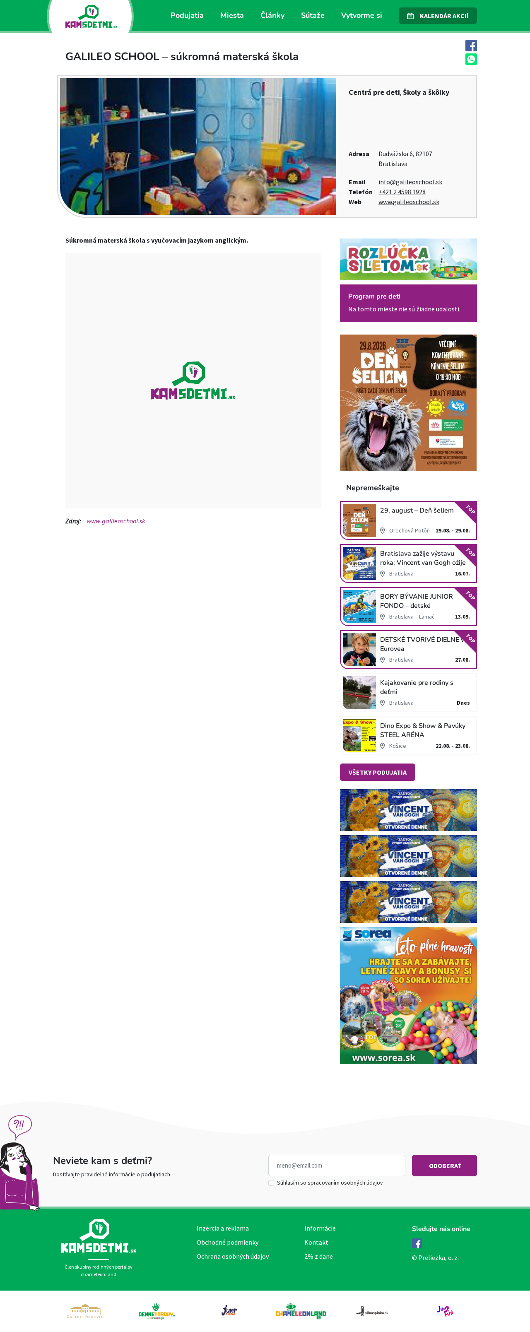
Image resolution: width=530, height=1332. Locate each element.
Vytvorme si (361, 15)
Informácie (320, 1228)
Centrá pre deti (374, 92)
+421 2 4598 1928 (402, 192)
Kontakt (316, 1242)
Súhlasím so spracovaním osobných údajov (330, 1182)
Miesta (232, 15)
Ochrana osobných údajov (233, 1256)
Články (272, 15)
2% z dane (318, 1256)
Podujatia (187, 15)
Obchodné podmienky (227, 1242)
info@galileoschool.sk (410, 182)
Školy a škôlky (426, 92)
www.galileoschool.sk (408, 202)
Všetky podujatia (378, 772)
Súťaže (313, 15)
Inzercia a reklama (223, 1228)
